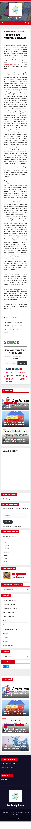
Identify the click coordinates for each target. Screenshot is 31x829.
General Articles (13, 31)
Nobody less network (9, 536)
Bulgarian (7, 552)
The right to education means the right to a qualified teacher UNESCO (20, 376)
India (5, 558)
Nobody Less (15, 17)
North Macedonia (9, 539)
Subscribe (22, 363)
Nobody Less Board (20, 574)
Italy (5, 542)
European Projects (9, 435)
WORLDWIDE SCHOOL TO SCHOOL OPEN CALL (15, 423)
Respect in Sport (8, 625)
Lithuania (20, 31)
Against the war (8, 645)
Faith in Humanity (8, 612)
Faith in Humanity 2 (9, 616)
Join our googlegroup (15, 818)
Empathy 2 (6, 641)
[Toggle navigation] (14, 23)
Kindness (5, 621)
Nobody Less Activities (13, 420)
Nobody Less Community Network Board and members (18, 577)
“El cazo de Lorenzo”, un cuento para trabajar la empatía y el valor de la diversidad (9, 377)
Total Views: (5, 763)
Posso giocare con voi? (10, 629)
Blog (6, 31)
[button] (25, 23)
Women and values (9, 604)
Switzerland (7, 562)
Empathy (5, 637)
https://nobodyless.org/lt (11, 64)
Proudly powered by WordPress (10, 812)
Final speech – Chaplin (10, 600)
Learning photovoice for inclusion (15, 406)
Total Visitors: (5, 768)
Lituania (6, 545)
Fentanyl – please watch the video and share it (15, 748)
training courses (8, 403)
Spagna (6, 549)
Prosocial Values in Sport (11, 608)
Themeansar (15, 814)
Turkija (6, 555)
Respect (5, 633)
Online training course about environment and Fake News (15, 441)
